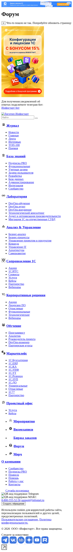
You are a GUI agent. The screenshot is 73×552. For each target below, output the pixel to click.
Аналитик (15, 335)
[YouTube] (37, 542)
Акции (13, 268)
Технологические (19, 314)
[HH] (21, 542)
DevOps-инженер (19, 342)
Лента (12, 138)
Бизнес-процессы (19, 237)
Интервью (15, 141)
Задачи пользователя (21, 172)
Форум (18, 446)
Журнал (12, 125)
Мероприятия (24, 421)
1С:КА (13, 366)
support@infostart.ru (32, 500)
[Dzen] (29, 542)
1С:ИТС (13, 271)
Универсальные (18, 385)
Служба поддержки (17, 490)
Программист (17, 332)
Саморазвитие (17, 253)
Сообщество (16, 188)
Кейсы (12, 280)
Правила (14, 474)
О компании (11, 461)
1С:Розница (16, 376)
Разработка (15, 175)
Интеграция (16, 185)
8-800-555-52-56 (11, 500)
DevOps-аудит (17, 206)
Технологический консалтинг (26, 212)
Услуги (13, 277)
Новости (14, 132)
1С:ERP (13, 363)
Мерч (17, 454)
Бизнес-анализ (17, 234)
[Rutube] (45, 542)
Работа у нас (16, 481)
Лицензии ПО (17, 305)
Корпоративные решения (25, 295)
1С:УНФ (14, 369)
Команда (14, 243)
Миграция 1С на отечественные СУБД (32, 219)
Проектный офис (19, 403)
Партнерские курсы (20, 345)
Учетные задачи (18, 169)
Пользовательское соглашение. (20, 519)
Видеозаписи (23, 429)
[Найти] (36, 118)
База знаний (16, 156)
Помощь (14, 478)
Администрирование (21, 182)
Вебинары (15, 287)
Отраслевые (16, 308)
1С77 (12, 392)
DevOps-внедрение (20, 209)
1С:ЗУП (13, 379)
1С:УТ (12, 372)
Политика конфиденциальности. (26, 521)
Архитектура (16, 250)
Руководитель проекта (22, 339)
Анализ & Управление (23, 227)
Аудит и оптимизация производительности (35, 216)
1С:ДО (13, 382)
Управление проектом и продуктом (30, 240)
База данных (16, 179)
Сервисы (14, 274)
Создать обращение (13, 503)
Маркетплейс (16, 353)
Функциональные (19, 166)
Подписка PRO (18, 163)
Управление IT (17, 246)
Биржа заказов (25, 438)
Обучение (13, 326)
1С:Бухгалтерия (18, 360)
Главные (14, 135)
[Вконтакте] (13, 542)
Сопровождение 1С (21, 261)
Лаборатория (16, 196)
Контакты (14, 484)
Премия (13, 148)
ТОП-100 (14, 145)
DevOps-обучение (19, 203)
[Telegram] (5, 542)
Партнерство (16, 283)
